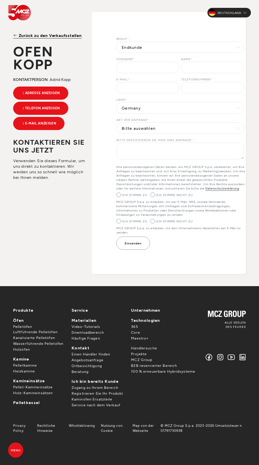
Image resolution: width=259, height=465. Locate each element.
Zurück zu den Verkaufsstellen (49, 35)
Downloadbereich (88, 332)
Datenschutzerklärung (222, 188)
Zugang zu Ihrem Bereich (95, 387)
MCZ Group (141, 359)
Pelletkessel (26, 402)
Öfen (18, 320)
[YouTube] (231, 357)
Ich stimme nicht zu (174, 195)
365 (134, 326)
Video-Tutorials (86, 326)
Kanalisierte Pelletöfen (34, 337)
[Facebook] (209, 357)
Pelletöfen (22, 326)
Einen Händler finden (91, 354)
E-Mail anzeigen (40, 123)
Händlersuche (144, 348)
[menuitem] (22, 428)
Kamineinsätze (29, 380)
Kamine (21, 358)
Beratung (80, 371)
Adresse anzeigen (42, 93)
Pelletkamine (25, 365)
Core (135, 332)
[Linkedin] (241, 357)
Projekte (139, 354)
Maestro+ (139, 338)
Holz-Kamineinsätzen (33, 393)
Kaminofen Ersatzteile (92, 399)
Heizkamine (24, 371)
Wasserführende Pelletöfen (38, 343)
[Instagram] (220, 357)
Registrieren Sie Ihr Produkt (97, 393)
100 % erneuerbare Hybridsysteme (163, 371)
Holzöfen (21, 349)
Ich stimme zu (134, 195)
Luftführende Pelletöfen (35, 332)
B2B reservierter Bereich (154, 365)
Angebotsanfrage (87, 360)
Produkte (23, 310)
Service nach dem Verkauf (96, 405)
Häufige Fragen (86, 338)
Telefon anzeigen (42, 108)
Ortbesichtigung (87, 366)
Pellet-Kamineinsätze (33, 387)
